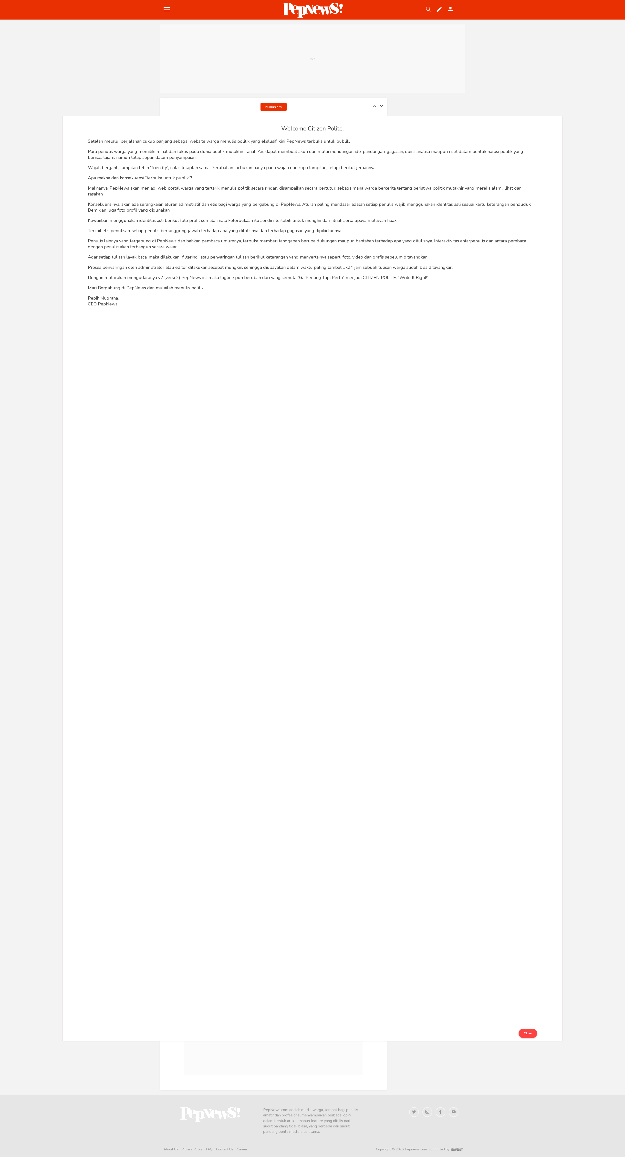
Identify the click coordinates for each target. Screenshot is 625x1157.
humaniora (273, 107)
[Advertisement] (312, 58)
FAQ (209, 1149)
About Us (171, 1149)
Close (528, 1033)
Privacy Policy (192, 1149)
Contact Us (224, 1149)
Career (242, 1149)
